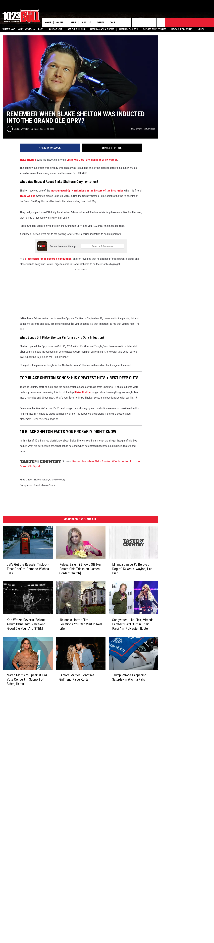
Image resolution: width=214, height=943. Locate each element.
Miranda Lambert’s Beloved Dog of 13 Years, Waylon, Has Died (132, 568)
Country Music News (44, 485)
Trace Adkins (27, 196)
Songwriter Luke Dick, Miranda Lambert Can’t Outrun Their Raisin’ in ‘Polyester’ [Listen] (132, 624)
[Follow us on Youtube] (152, 22)
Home (48, 22)
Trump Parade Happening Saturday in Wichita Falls (129, 677)
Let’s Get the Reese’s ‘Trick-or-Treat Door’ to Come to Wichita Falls (28, 568)
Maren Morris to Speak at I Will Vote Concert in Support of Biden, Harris (27, 679)
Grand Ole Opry (75, 159)
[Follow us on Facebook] (136, 22)
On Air (59, 22)
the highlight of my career (101, 159)
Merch (201, 29)
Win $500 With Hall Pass (30, 29)
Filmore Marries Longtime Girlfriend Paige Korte (76, 677)
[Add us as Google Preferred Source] (127, 22)
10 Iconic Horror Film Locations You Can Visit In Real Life (80, 624)
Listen (72, 22)
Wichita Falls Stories (154, 29)
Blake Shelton (28, 159)
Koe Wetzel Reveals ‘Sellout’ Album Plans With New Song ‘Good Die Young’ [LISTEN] (26, 624)
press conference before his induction (48, 258)
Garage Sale (55, 29)
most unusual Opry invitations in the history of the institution (87, 190)
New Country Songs (181, 29)
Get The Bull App (76, 29)
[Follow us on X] (161, 22)
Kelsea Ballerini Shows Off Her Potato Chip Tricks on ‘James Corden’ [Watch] (80, 568)
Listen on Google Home (102, 29)
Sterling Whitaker (21, 129)
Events (100, 22)
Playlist (86, 22)
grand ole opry (57, 479)
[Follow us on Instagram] (144, 22)
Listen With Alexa (128, 29)
